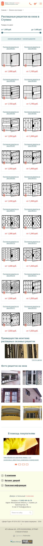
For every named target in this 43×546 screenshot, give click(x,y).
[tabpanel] (21, 449)
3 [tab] (23, 464)
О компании (10, 475)
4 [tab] (27, 464)
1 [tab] (16, 464)
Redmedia (26, 536)
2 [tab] (20, 464)
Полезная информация (15, 485)
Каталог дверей (12, 480)
